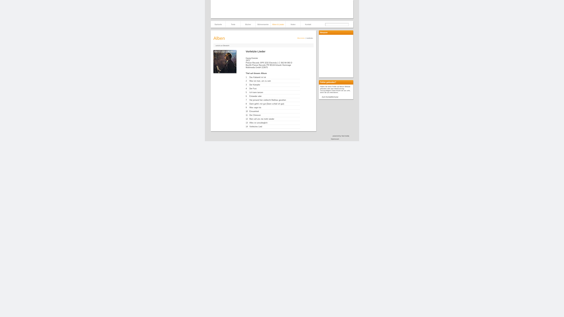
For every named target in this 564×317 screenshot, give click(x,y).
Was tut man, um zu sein (260, 81)
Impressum (335, 139)
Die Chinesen (255, 115)
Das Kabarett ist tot (257, 77)
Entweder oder (255, 96)
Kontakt (308, 24)
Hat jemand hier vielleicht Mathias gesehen (267, 100)
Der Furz (253, 88)
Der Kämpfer (254, 85)
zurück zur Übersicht (222, 45)
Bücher (248, 24)
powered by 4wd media (341, 136)
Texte (233, 24)
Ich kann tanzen (256, 92)
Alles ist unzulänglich (258, 123)
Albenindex (301, 38)
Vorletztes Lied (255, 126)
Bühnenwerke (263, 24)
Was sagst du (255, 107)
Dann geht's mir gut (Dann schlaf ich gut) (266, 104)
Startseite (218, 24)
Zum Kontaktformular (330, 97)
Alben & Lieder (278, 24)
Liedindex (309, 38)
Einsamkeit (254, 111)
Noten (293, 24)
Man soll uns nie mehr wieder (261, 119)
